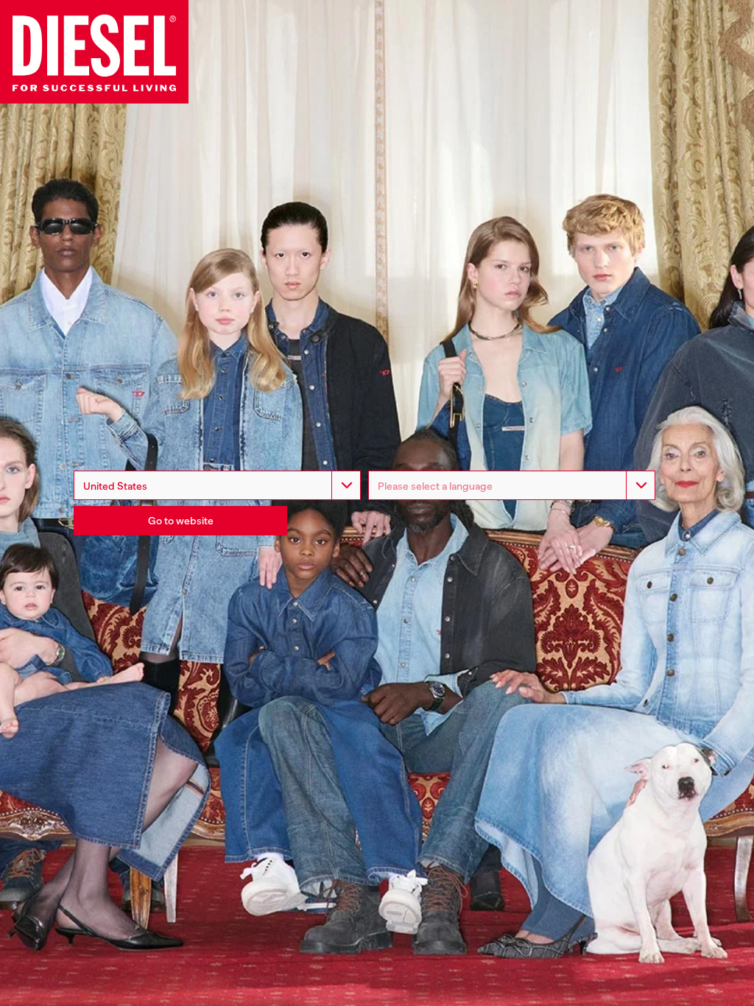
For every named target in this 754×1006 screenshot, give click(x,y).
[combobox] (217, 485)
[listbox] (511, 485)
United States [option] (115, 486)
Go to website (181, 521)
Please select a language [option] (435, 486)
